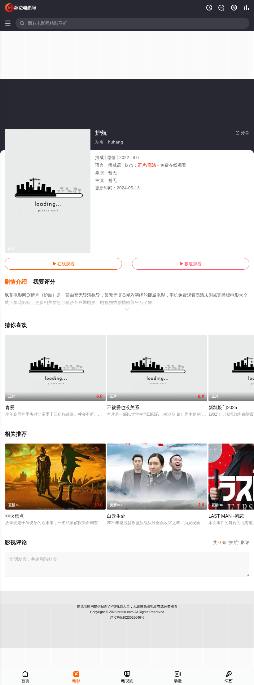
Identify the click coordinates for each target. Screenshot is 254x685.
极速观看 (190, 263)
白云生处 (116, 516)
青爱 (10, 407)
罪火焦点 (14, 516)
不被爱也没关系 (123, 407)
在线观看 (63, 263)
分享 (242, 132)
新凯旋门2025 (222, 407)
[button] (19, 282)
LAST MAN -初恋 (226, 516)
